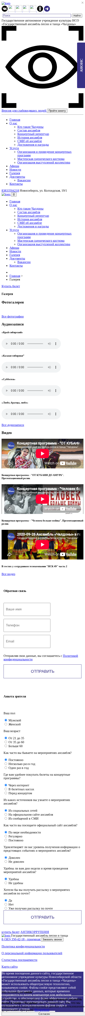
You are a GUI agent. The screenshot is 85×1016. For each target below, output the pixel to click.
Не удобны (15, 883)
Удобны (13, 879)
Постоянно (15, 760)
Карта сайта (10, 966)
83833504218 (10, 190)
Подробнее (42, 1010)
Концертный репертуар (33, 134)
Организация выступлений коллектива (43, 162)
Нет (11, 904)
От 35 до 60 (16, 742)
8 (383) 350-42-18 (21, 939)
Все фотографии (13, 316)
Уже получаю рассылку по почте (30, 908)
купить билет (11, 932)
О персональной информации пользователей (32, 953)
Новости (15, 169)
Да (10, 900)
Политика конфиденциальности (23, 946)
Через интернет (18, 785)
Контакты (16, 184)
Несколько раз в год (21, 764)
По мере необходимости (24, 832)
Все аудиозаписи (13, 425)
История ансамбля (29, 137)
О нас (13, 123)
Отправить (42, 671)
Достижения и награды (33, 144)
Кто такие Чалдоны (30, 126)
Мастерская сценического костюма (40, 159)
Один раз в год (18, 768)
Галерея (14, 173)
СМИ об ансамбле (29, 141)
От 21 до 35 (16, 738)
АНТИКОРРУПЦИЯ (34, 932)
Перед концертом (20, 793)
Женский (14, 724)
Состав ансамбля (28, 130)
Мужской (14, 720)
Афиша (14, 166)
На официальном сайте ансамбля (30, 814)
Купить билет (11, 286)
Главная (14, 119)
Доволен (14, 857)
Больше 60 (15, 746)
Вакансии (24, 180)
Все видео (8, 574)
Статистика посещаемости (19, 960)
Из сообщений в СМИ (23, 818)
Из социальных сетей (22, 810)
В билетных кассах (21, 789)
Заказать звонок (52, 939)
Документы (17, 176)
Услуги (14, 148)
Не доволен (16, 861)
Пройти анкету (57, 110)
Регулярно (15, 836)
